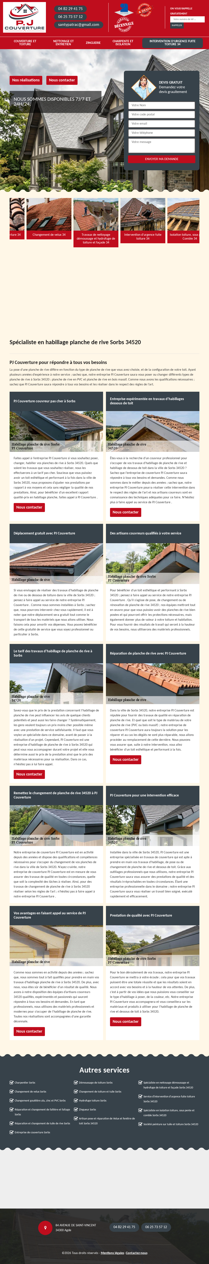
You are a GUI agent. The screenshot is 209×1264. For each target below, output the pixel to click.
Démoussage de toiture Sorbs (95, 1082)
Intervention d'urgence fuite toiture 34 (173, 43)
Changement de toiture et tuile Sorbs (100, 1091)
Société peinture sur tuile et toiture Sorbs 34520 (170, 1124)
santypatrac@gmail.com (78, 25)
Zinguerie (93, 43)
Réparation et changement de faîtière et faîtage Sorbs (42, 1112)
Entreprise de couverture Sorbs (32, 1132)
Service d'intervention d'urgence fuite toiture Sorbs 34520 (169, 1099)
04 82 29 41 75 (70, 9)
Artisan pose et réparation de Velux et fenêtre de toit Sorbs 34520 (107, 1121)
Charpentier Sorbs (25, 1082)
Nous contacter (62, 80)
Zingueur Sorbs (87, 1109)
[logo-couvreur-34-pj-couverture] (24, 17)
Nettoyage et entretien (63, 43)
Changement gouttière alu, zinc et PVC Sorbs (40, 1100)
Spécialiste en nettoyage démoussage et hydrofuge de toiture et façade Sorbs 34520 (168, 1085)
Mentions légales (112, 1253)
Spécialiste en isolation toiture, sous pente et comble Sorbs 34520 (169, 1113)
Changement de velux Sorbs (30, 1091)
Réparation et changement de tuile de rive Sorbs (42, 1123)
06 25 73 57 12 (70, 17)
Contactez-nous (136, 1253)
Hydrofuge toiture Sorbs (92, 1100)
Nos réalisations (26, 80)
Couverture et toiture (25, 43)
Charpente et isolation (123, 43)
